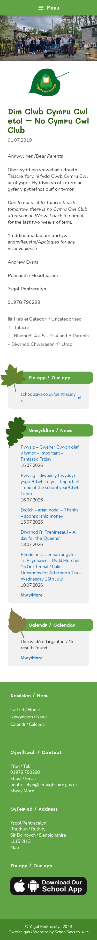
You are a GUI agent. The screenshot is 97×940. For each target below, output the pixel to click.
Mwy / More (22, 791)
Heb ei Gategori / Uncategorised (48, 319)
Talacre (21, 327)
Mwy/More (32, 595)
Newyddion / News (29, 717)
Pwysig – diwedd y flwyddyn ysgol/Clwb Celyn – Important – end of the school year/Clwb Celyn (50, 485)
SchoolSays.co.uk (70, 932)
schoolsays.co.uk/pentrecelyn (48, 397)
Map (14, 848)
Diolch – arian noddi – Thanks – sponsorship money (49, 513)
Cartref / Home (25, 710)
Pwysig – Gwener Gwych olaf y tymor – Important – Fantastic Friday (50, 453)
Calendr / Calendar (28, 724)
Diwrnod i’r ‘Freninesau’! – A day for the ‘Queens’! (48, 535)
